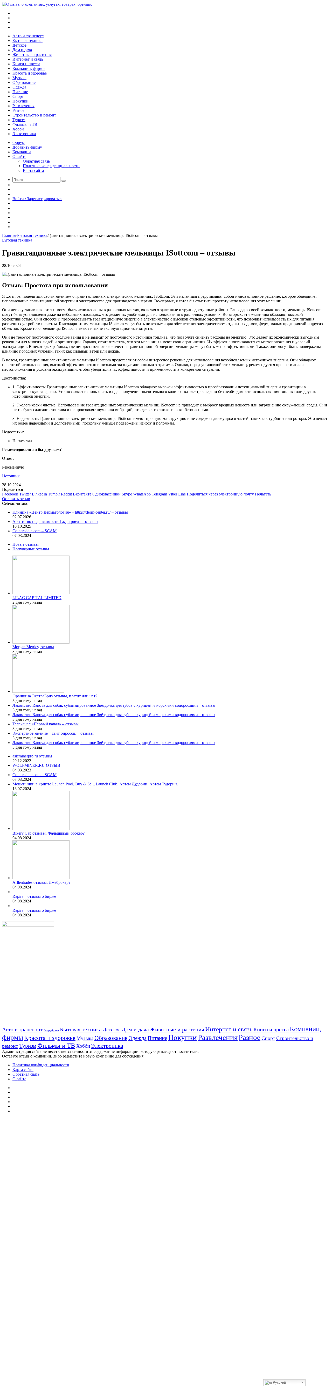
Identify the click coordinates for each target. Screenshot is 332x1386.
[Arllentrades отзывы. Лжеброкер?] (41, 878)
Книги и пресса (26, 64)
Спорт (18, 96)
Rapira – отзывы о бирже (34, 896)
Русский (279, 1382)
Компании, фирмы (28, 68)
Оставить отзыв (16, 499)
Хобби (18, 129)
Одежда (19, 87)
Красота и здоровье (29, 73)
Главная (9, 235)
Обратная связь (36, 161)
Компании (21, 152)
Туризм (18, 120)
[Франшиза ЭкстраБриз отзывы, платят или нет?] (38, 691)
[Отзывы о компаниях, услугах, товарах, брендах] (47, 4)
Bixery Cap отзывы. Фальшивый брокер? (48, 833)
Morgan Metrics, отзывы (33, 647)
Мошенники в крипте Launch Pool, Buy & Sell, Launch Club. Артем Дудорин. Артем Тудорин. (95, 784)
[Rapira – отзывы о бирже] (13, 891)
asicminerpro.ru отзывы (32, 756)
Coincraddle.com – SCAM (34, 531)
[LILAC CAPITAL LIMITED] (41, 593)
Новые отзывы (25, 544)
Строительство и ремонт (34, 115)
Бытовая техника (27, 40)
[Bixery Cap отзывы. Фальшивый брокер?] (41, 828)
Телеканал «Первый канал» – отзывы (45, 724)
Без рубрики (51, 1030)
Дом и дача (22, 50)
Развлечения (23, 106)
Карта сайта (33, 170)
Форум (18, 142)
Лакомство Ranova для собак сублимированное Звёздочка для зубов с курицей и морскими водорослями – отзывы (113, 705)
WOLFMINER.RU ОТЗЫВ (36, 765)
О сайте (19, 156)
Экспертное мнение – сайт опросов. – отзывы (53, 733)
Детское (19, 45)
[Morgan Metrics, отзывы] (41, 642)
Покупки (20, 101)
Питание (20, 92)
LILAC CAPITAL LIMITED (36, 597)
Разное (18, 110)
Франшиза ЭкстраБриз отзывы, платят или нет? (54, 696)
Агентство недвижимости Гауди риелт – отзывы (55, 521)
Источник (11, 476)
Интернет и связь (27, 59)
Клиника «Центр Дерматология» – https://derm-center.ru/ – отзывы (70, 512)
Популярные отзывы (30, 549)
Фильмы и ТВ (24, 124)
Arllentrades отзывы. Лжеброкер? (41, 882)
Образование (24, 82)
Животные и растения (32, 54)
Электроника (24, 134)
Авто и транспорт (28, 36)
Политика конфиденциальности (51, 166)
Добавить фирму (27, 147)
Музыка (19, 78)
